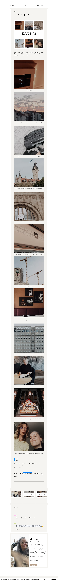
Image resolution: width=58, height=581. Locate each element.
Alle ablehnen (49, 579)
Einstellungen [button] (44, 579)
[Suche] (47, 1)
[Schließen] (57, 579)
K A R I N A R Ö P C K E (12, 5)
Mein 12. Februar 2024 (40, 498)
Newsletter (36, 560)
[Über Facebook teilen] (14, 482)
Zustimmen (54, 579)
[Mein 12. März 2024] (29, 494)
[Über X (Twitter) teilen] (16, 482)
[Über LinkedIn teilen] (18, 482)
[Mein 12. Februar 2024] (41, 494)
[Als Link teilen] (20, 482)
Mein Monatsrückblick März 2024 (15, 499)
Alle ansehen (46, 489)
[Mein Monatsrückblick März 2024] (16, 494)
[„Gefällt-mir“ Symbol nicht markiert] (16, 521)
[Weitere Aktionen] (43, 11)
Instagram (31, 560)
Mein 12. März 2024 (27, 498)
